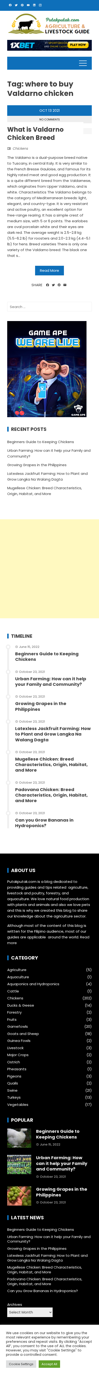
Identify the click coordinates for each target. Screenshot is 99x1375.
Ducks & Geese (20, 1005)
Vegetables (17, 1104)
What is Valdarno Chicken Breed (35, 133)
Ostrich (13, 1062)
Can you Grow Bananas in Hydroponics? (44, 823)
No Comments (49, 119)
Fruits (12, 1019)
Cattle (13, 991)
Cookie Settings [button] (21, 1364)
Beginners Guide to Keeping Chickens (40, 441)
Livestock (15, 1048)
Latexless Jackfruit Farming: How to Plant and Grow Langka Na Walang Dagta (53, 734)
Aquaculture (18, 977)
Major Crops (18, 1055)
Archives (14, 1304)
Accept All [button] (49, 1364)
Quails (12, 1083)
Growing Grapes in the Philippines (37, 464)
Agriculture (16, 969)
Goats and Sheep (23, 1033)
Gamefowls (17, 1026)
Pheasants (16, 1069)
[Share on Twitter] (53, 285)
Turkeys (14, 1097)
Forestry (14, 1012)
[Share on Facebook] (47, 285)
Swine (12, 1090)
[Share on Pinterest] (59, 285)
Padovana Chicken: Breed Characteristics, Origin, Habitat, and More (51, 795)
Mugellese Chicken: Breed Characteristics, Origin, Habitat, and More (51, 764)
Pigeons (14, 1076)
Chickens (20, 148)
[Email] (65, 285)
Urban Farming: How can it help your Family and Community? (50, 681)
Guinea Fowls (19, 1040)
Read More (49, 270)
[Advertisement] (49, 568)
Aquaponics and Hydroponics (33, 984)
